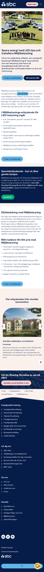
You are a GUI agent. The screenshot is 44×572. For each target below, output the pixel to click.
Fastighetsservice (10, 419)
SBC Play (7, 450)
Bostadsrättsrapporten (12, 464)
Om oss (6, 482)
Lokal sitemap (9, 436)
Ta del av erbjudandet (12, 78)
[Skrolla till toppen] (22, 566)
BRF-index (7, 467)
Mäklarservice (9, 516)
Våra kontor (8, 485)
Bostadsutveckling (10, 432)
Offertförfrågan (10, 519)
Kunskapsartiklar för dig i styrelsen (17, 457)
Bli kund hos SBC (32, 78)
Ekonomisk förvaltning (12, 413)
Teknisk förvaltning (11, 416)
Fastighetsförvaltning (12, 409)
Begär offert (32, 4)
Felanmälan (8, 510)
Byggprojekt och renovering (14, 426)
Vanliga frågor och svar (13, 513)
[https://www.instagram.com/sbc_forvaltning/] (13, 537)
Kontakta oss (8, 506)
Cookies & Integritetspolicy (9, 551)
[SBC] (9, 4)
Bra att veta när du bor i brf (14, 460)
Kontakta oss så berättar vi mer (16, 383)
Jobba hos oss (9, 488)
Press (5, 491)
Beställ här (8, 197)
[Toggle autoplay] (41, 362)
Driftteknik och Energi (12, 429)
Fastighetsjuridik (10, 423)
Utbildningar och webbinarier (15, 454)
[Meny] (41, 4)
